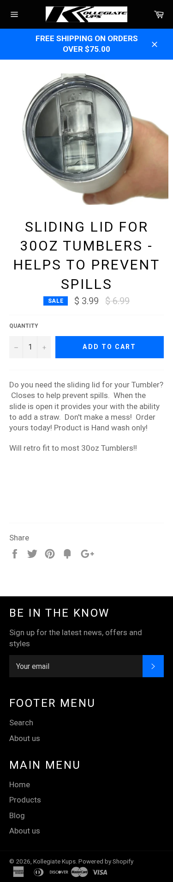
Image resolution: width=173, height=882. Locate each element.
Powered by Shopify (105, 861)
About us (24, 738)
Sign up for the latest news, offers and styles (75, 638)
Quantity (23, 326)
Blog (17, 815)
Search (21, 722)
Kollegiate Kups (54, 861)
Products (25, 799)
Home (19, 784)
